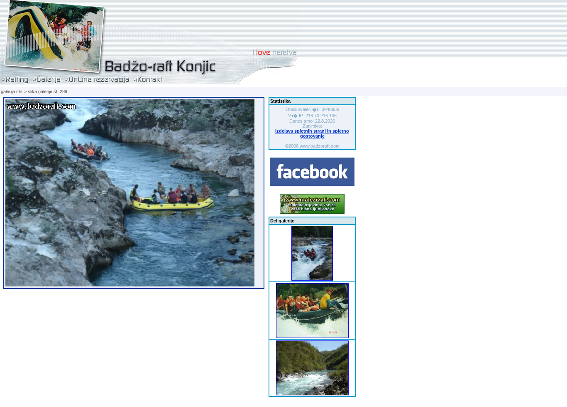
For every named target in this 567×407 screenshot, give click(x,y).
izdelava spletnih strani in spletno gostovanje (312, 133)
